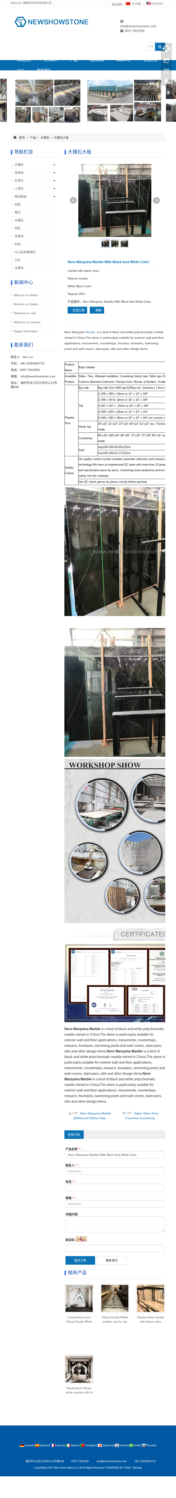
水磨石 (19, 220)
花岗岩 (19, 172)
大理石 (44, 137)
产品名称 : (73, 1149)
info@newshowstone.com (138, 26)
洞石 (18, 228)
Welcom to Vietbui (26, 295)
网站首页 (24, 60)
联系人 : (72, 1165)
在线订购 (150, 60)
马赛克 (19, 268)
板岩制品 (21, 196)
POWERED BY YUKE (119, 1467)
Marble (90, 332)
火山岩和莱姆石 (25, 252)
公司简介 (51, 60)
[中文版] (133, 4)
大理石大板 (61, 137)
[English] (154, 4)
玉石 (18, 260)
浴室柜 (19, 236)
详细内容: (72, 1214)
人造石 (19, 188)
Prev (73, 200)
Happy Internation (26, 331)
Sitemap (137, 1467)
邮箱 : (70, 1198)
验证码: (70, 1240)
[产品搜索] (160, 47)
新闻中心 (123, 60)
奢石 (18, 212)
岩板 (18, 204)
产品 (73, 60)
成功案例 (97, 60)
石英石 (19, 180)
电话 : (70, 1181)
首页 (22, 137)
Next (156, 200)
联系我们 (44, 70)
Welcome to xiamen (27, 322)
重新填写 (112, 1260)
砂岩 (18, 244)
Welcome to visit (25, 313)
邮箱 (98, 310)
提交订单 (80, 1260)
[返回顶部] (166, 82)
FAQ (20, 70)
